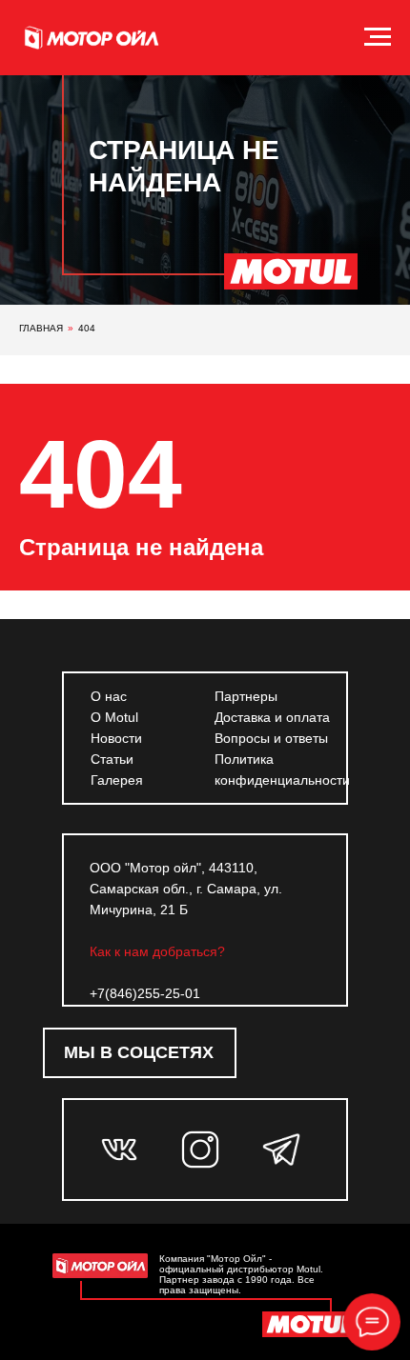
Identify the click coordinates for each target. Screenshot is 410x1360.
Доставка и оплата (272, 717)
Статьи (112, 759)
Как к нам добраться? (157, 951)
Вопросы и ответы (271, 738)
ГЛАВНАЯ (41, 328)
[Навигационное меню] (377, 37)
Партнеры (246, 696)
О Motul (114, 717)
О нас (109, 696)
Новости (116, 738)
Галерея (117, 780)
